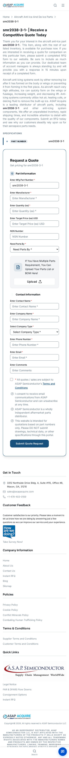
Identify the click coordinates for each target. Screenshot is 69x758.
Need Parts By (18, 243)
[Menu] (63, 5)
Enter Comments (18, 364)
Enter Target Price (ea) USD (24, 218)
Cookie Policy (10, 609)
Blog (5, 580)
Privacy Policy (10, 604)
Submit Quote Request (29, 443)
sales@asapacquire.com (20, 491)
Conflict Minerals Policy (15, 615)
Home (6, 16)
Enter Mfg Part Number (22, 180)
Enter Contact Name (21, 301)
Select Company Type (22, 326)
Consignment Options (15, 694)
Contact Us (9, 570)
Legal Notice (9, 684)
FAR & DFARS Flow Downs (17, 689)
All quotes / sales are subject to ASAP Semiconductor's (35, 383)
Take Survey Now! (13, 541)
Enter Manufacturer (20, 192)
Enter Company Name (22, 313)
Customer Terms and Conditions (20, 643)
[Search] (55, 5)
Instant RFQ (9, 575)
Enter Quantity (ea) (20, 205)
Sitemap (7, 586)
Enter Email (16, 352)
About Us (8, 565)
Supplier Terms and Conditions (20, 638)
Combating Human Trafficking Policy (22, 620)
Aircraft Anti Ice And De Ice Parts (33, 16)
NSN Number (16, 231)
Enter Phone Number (21, 339)
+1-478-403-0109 (16, 496)
